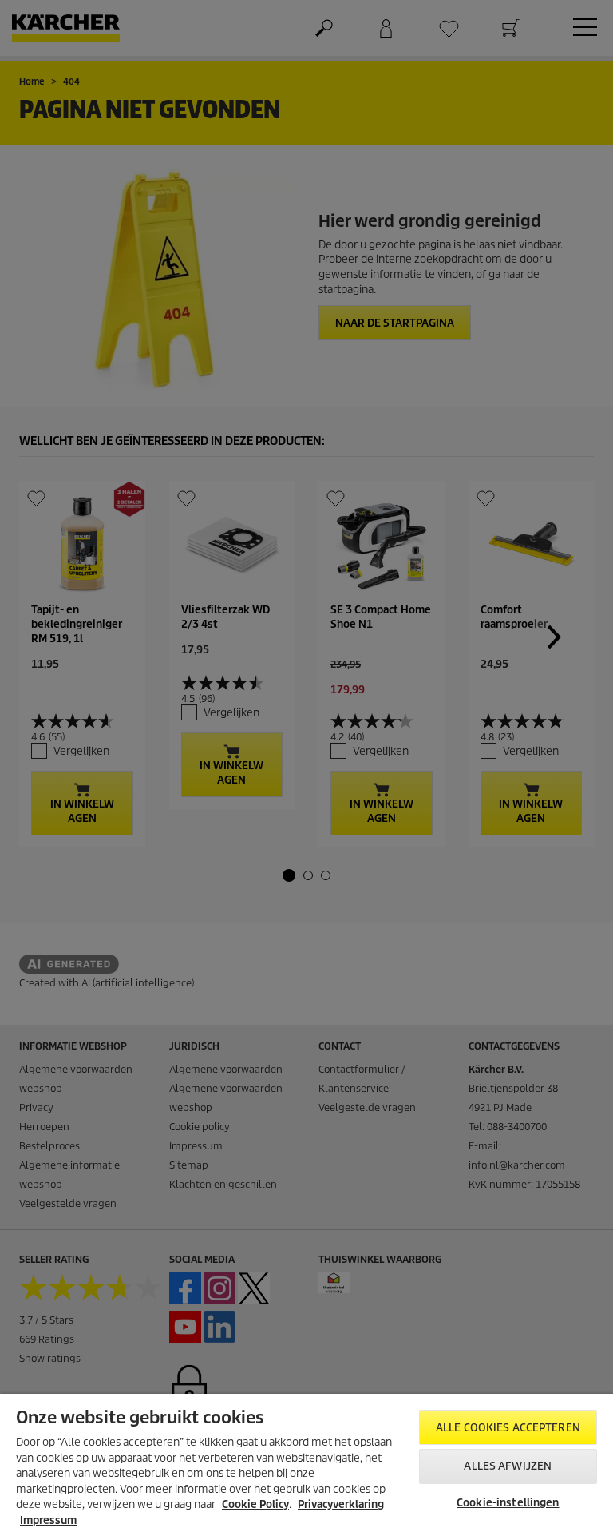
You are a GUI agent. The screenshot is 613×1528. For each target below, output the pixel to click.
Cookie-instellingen (508, 1503)
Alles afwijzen (508, 1466)
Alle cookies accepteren (508, 1428)
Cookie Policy (255, 1504)
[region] (306, 1461)
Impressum (48, 1520)
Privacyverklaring (341, 1504)
